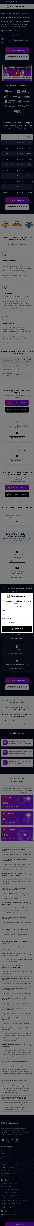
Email (4, 610)
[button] (4, 622)
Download (19, 629)
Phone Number (7, 618)
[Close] (31, 595)
